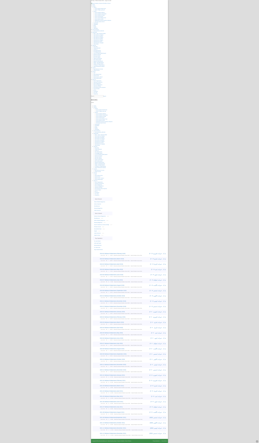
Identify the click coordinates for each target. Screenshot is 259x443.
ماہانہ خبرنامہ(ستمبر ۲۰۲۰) (158, 354)
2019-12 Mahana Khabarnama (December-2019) (113, 306)
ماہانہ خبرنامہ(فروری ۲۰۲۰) (157, 317)
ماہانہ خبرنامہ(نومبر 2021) (158, 428)
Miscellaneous (97, 206)
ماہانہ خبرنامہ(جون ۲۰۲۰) (158, 338)
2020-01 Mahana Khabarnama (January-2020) (112, 311)
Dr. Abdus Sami (97, 247)
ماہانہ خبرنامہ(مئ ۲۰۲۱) (158, 396)
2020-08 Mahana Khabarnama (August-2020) (112, 348)
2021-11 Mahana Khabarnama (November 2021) (113, 428)
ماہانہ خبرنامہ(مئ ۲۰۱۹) (158, 269)
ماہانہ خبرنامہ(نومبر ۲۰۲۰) (158, 364)
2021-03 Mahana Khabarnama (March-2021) (112, 385)
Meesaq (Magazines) (98, 208)
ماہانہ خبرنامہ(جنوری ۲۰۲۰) (157, 311)
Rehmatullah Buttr (98, 245)
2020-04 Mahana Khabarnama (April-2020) (111, 327)
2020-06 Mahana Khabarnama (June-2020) (111, 338)
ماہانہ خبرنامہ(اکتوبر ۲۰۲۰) (158, 359)
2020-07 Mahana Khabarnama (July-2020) (111, 343)
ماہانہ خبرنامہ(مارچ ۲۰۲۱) (158, 386)
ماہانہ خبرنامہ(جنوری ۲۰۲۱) (157, 375)
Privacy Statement (156, 441)
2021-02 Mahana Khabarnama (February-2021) (112, 380)
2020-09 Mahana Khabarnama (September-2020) (113, 354)
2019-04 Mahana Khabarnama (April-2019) (111, 264)
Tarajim (95, 231)
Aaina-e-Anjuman (97, 204)
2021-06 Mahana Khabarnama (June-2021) (111, 401)
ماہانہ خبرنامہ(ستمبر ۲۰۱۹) (158, 290)
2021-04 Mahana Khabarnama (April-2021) (111, 391)
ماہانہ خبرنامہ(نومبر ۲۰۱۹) (158, 301)
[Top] (257, 441)
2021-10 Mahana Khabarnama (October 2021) (112, 422)
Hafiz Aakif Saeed (97, 243)
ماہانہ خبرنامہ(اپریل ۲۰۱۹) (158, 264)
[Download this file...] (94, 254)
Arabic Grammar (97, 210)
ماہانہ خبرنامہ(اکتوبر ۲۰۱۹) (158, 296)
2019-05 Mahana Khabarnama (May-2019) (111, 269)
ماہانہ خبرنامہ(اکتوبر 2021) (158, 423)
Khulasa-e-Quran (97, 226)
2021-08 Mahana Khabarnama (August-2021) (112, 412)
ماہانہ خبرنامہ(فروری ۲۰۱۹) (157, 253)
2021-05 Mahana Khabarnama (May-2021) (111, 396)
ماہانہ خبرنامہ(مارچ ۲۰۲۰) (158, 322)
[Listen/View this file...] (97, 254)
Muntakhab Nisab (97, 228)
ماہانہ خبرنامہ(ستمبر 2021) (158, 417)
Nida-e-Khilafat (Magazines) (99, 201)
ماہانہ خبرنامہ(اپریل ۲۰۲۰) (158, 327)
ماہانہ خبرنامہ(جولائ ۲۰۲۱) (158, 407)
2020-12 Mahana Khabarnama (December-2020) (113, 370)
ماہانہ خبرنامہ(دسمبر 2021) (157, 433)
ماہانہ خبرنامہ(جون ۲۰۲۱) (158, 401)
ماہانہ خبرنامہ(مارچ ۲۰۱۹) (158, 259)
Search (104, 96)
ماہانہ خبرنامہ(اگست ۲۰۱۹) (157, 285)
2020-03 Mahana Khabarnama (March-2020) (112, 322)
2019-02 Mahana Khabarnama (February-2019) (112, 253)
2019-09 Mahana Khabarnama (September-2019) (113, 290)
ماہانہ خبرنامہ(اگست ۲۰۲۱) (157, 412)
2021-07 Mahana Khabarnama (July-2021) (111, 407)
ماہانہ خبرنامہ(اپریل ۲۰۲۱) (158, 391)
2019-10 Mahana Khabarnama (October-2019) (112, 296)
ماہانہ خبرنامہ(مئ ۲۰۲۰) (158, 333)
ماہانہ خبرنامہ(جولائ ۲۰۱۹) (158, 280)
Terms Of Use (164, 441)
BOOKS (92, 102)
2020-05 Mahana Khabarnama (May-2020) (111, 333)
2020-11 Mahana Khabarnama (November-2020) (113, 364)
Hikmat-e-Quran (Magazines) (100, 216)
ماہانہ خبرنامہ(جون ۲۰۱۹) (158, 274)
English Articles (97, 235)
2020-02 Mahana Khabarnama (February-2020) (112, 317)
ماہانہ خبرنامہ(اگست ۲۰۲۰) (157, 348)
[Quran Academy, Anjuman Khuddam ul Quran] (101, 3)
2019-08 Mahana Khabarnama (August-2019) (112, 285)
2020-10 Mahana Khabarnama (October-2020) (112, 359)
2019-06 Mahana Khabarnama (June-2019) (111, 274)
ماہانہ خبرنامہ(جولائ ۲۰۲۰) (158, 343)
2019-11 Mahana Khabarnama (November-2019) (113, 301)
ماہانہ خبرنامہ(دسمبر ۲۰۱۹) (157, 306)
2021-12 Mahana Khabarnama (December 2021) (113, 433)
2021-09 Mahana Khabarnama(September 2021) (113, 417)
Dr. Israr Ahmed (97, 241)
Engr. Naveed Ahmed (98, 249)
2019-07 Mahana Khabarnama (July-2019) (111, 280)
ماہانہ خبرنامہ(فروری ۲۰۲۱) (157, 380)
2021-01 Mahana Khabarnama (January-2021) (112, 375)
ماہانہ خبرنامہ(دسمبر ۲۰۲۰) (157, 370)
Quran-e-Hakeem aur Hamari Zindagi (101, 224)
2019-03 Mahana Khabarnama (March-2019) (112, 258)
